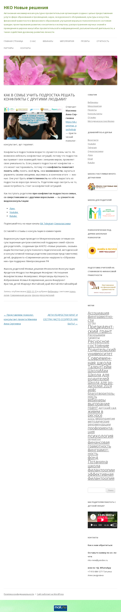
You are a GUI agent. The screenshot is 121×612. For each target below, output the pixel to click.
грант (93, 407)
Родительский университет (102, 351)
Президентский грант (101, 328)
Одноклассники (95, 151)
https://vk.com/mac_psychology (71, 125)
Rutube (91, 162)
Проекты (85, 41)
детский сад (107, 408)
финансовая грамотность (99, 444)
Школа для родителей (43, 295)
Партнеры (9, 48)
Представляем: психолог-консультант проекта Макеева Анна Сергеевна (20, 319)
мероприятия (105, 418)
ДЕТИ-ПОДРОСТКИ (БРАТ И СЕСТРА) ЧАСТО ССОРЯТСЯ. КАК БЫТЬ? (60, 319)
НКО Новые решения (26, 7)
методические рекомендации (99, 423)
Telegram (92, 147)
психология (100, 436)
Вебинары (48, 41)
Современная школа (20, 295)
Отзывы (92, 117)
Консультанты (95, 113)
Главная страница (13, 41)
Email (90, 158)
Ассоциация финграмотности (100, 316)
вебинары (97, 399)
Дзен (90, 155)
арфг (92, 389)
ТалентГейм (99, 367)
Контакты (25, 48)
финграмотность (98, 451)
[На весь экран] (115, 525)
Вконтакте (93, 140)
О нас (33, 41)
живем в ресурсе (95, 413)
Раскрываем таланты (96, 336)
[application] (102, 520)
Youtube (92, 143)
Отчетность (103, 41)
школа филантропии (101, 468)
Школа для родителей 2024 (100, 384)
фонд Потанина (98, 459)
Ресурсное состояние (98, 343)
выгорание (99, 404)
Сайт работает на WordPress (50, 594)
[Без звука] (111, 525)
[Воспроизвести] (91, 525)
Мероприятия (67, 41)
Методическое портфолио (101, 121)
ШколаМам (98, 370)
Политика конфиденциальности (19, 594)
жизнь (91, 418)
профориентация (100, 429)
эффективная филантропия (101, 476)
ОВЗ (94, 323)
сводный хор (94, 439)
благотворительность (101, 395)
